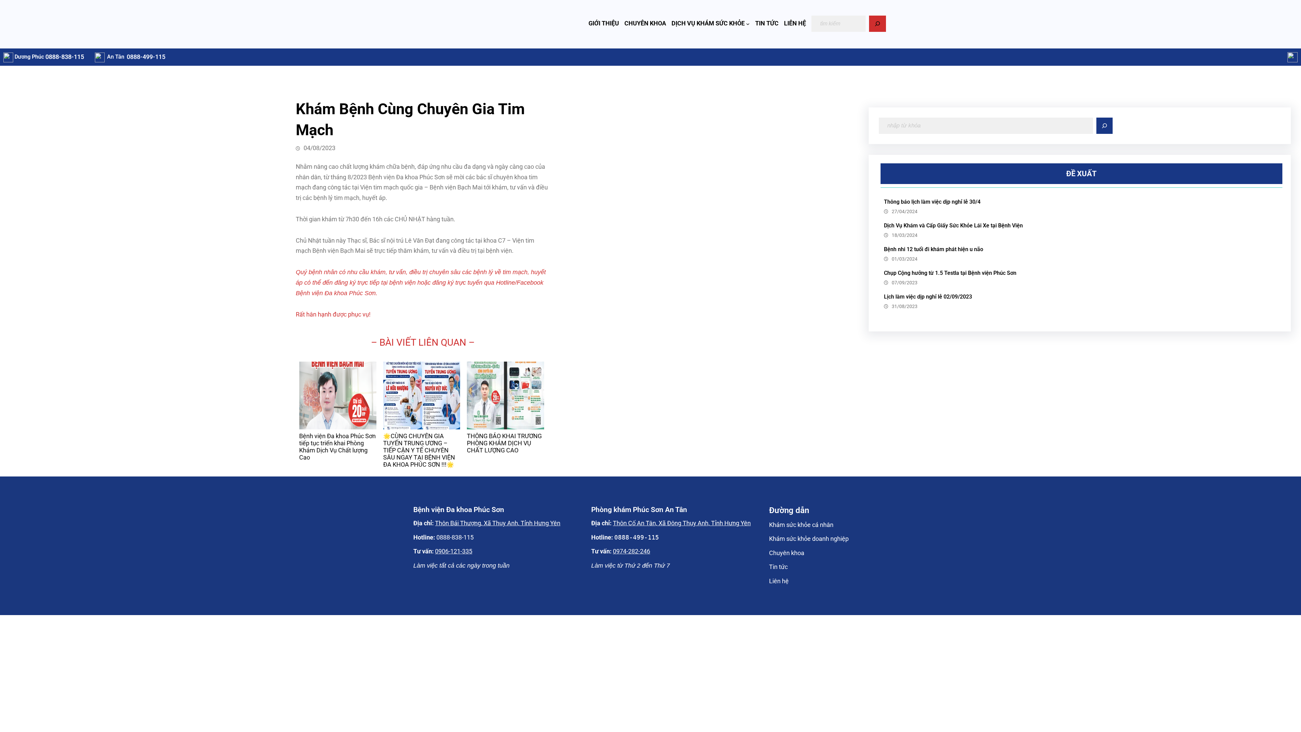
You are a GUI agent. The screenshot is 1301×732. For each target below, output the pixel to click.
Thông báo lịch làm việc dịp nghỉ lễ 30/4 (932, 202)
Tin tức (778, 567)
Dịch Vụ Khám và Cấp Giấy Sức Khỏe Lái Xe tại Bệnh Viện (953, 225)
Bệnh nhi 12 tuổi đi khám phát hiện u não (933, 249)
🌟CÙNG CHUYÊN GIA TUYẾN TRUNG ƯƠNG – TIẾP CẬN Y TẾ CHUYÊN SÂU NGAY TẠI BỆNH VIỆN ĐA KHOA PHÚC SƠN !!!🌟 (419, 450)
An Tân (115, 57)
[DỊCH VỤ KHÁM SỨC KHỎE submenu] (748, 23)
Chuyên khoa (786, 553)
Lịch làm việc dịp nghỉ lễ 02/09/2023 (928, 296)
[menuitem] (337, 415)
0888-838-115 (64, 57)
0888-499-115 (146, 57)
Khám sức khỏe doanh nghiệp (809, 538)
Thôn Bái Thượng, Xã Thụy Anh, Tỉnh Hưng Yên (497, 523)
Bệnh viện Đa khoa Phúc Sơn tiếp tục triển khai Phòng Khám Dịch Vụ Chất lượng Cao (337, 447)
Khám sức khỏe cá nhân (801, 525)
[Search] (877, 24)
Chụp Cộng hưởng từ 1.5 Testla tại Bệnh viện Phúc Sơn (950, 273)
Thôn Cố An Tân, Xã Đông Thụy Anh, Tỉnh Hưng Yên (682, 523)
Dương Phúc (29, 57)
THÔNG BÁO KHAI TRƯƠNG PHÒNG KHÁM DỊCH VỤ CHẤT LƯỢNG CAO (504, 443)
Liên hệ (779, 581)
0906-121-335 (453, 551)
